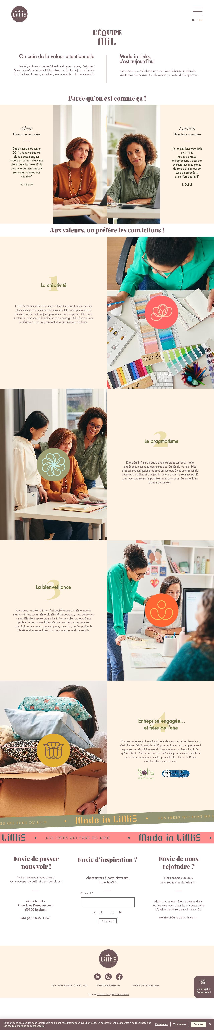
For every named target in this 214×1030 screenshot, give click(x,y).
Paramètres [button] (161, 1024)
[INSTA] (108, 976)
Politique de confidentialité (31, 1025)
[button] (198, 11)
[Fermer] (210, 1024)
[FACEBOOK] (119, 976)
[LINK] (97, 976)
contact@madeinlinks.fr (178, 917)
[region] (202, 992)
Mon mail (86, 893)
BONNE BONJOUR (120, 994)
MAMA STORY (103, 994)
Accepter (198, 1024)
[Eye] (19, 14)
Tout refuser (179, 1024)
